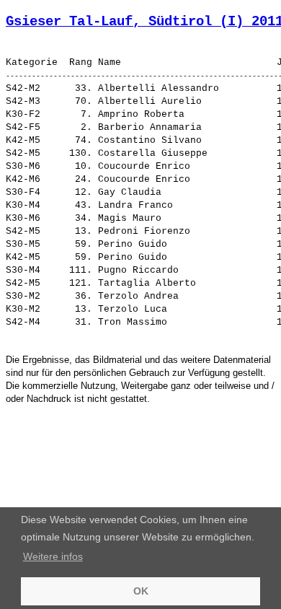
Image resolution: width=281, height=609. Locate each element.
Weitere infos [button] (53, 556)
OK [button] (140, 591)
